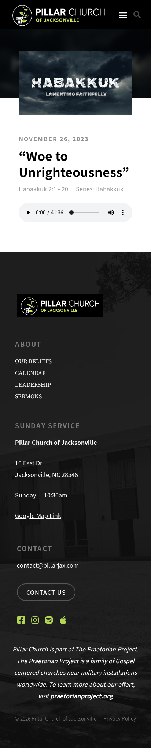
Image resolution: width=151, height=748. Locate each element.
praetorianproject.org (81, 695)
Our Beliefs (33, 361)
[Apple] (63, 620)
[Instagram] (35, 620)
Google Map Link (38, 515)
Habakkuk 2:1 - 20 (43, 189)
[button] (123, 15)
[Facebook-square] (21, 620)
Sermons (28, 396)
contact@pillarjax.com (48, 565)
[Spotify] (49, 620)
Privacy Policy (119, 718)
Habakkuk (109, 188)
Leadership (33, 384)
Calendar (30, 373)
